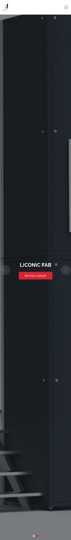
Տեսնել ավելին (36, 275)
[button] (5, 270)
